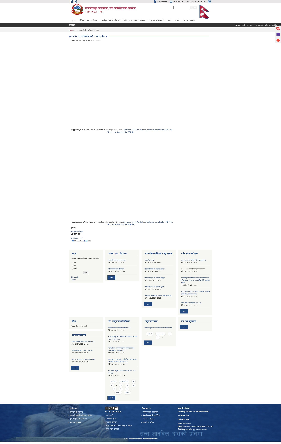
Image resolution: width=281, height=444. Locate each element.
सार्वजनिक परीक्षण (148, 422)
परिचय (81, 20)
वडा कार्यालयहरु (92, 20)
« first (113, 381)
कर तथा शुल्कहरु (75, 422)
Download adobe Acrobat (133, 130)
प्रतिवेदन (143, 20)
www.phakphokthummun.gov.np (195, 429)
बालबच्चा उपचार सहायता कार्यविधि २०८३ (119, 328)
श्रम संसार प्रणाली (112, 429)
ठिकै (74, 265)
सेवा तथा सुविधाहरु (189, 20)
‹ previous (124, 381)
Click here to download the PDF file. (121, 132)
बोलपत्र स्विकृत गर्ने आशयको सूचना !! (155, 269)
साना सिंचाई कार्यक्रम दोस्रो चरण (117, 260)
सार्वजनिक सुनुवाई (148, 419)
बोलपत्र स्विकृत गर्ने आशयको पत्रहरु (155, 278)
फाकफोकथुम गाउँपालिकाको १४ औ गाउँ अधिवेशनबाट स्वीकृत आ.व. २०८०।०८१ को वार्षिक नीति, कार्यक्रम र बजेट (195, 280)
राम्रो (74, 262)
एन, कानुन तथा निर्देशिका (78, 419)
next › (118, 393)
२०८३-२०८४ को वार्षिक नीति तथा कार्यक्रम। (193, 260)
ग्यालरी (169, 20)
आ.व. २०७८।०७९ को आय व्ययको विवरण (83, 359)
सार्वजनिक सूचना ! (150, 260)
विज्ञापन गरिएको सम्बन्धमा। (235, 25)
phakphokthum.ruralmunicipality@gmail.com (197, 426)
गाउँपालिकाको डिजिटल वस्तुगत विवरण (119, 426)
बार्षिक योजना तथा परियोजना (116, 269)
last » (127, 393)
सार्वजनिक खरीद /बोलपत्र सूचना (81, 415)
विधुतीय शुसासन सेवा (129, 20)
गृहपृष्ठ (74, 20)
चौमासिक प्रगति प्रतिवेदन (151, 415)
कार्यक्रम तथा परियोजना (110, 20)
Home (71, 30)
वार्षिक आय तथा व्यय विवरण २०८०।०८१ (83, 341)
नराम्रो (75, 268)
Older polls (74, 277)
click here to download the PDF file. (159, 130)
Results (73, 279)
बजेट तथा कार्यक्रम (76, 231)
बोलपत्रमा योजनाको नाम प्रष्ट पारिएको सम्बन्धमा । (158, 295)
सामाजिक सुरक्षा (111, 419)
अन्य (111, 277)
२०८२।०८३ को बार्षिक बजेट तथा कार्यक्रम (193, 269)
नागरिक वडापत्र (111, 422)
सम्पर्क (177, 20)
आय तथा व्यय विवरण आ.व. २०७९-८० (82, 350)
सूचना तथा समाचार (76, 412)
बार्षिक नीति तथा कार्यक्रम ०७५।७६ (191, 303)
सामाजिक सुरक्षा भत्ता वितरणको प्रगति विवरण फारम (158, 328)
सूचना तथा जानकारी (157, 20)
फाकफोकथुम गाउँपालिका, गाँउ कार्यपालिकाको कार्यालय (193, 411)
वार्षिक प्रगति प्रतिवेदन (150, 412)
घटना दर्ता (109, 415)
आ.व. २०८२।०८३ (76, 238)
